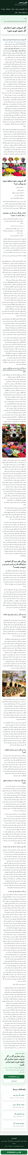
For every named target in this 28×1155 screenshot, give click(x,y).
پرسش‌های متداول (23, 12)
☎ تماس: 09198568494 (14, 1152)
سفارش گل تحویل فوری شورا (12, 42)
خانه (26, 9)
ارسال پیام (14, 1081)
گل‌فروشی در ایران (19, 9)
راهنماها (8, 9)
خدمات (12, 9)
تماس (16, 12)
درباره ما (3, 9)
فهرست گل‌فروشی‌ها (18, 1146)
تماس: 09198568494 (14, 1076)
